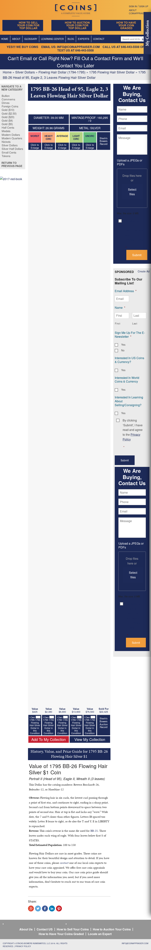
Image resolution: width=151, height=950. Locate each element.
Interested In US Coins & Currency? (129, 360)
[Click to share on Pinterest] (59, 908)
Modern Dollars (11, 135)
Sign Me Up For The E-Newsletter (130, 335)
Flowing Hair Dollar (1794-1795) (61, 72)
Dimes (6, 103)
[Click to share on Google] (31, 908)
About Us (26, 929)
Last (134, 323)
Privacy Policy (23, 946)
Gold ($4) (7, 120)
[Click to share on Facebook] (45, 908)
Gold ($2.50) (9, 113)
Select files (132, 191)
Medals (6, 131)
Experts (83, 39)
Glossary (30, 39)
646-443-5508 (130, 47)
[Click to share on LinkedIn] (52, 908)
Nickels (6, 142)
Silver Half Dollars (12, 149)
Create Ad (144, 271)
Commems (8, 99)
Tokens (6, 156)
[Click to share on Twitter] (38, 908)
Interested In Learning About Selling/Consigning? (129, 401)
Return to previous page (11, 164)
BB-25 (94, 831)
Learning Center (52, 39)
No (122, 350)
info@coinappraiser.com (78, 47)
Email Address (125, 291)
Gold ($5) (7, 124)
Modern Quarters (12, 138)
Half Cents (8, 127)
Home (7, 72)
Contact (98, 39)
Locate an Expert (100, 934)
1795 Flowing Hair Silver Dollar (112, 72)
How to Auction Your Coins (112, 929)
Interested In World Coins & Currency (127, 380)
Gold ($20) (8, 117)
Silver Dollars (25, 72)
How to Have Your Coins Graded (61, 934)
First (117, 323)
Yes (123, 344)
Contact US (45, 929)
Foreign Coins (10, 106)
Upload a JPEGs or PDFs (129, 162)
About (16, 39)
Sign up (143, 6)
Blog (71, 39)
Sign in (133, 6)
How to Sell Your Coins (73, 929)
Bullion (6, 96)
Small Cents (9, 152)
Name (120, 307)
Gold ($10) (8, 110)
